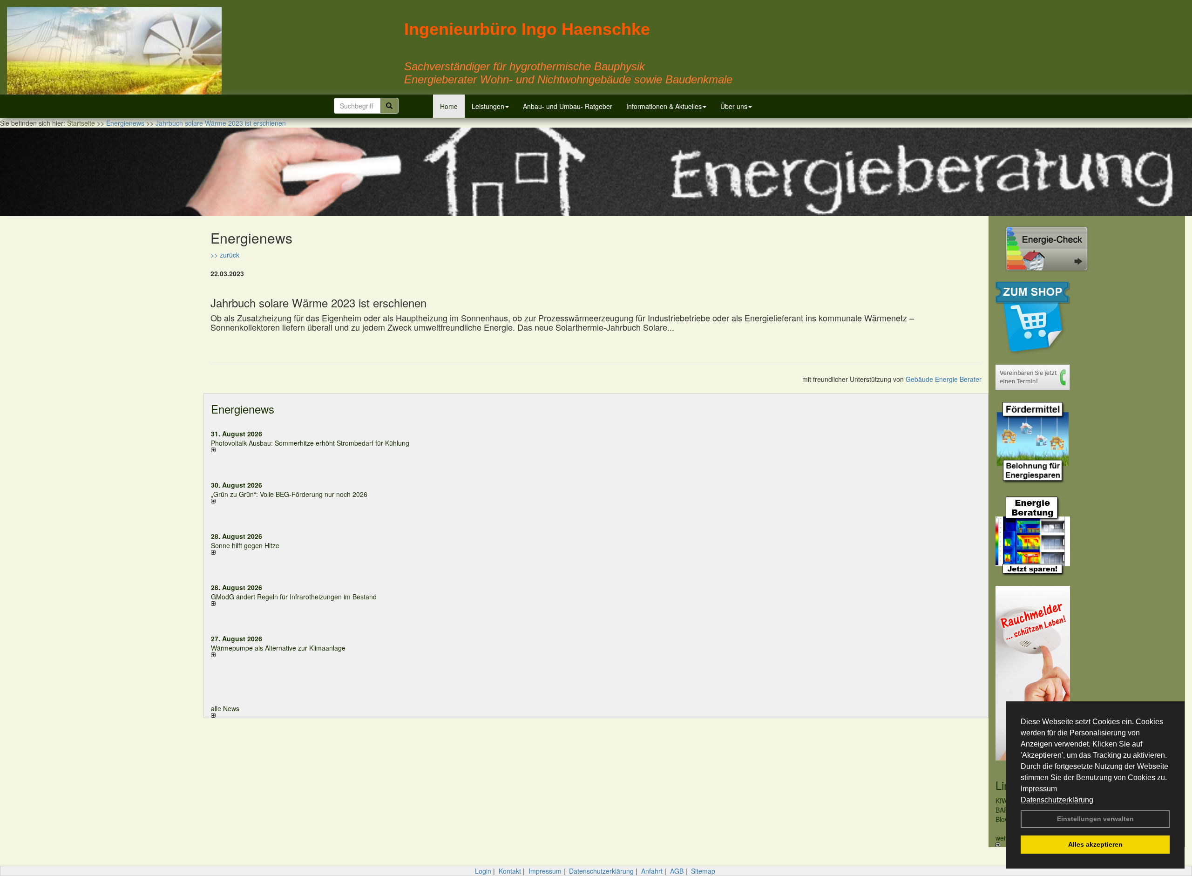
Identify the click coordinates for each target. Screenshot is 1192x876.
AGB (677, 871)
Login (483, 871)
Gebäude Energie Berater (944, 379)
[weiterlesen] (400, 450)
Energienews (242, 409)
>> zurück (224, 254)
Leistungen (488, 106)
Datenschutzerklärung (1057, 800)
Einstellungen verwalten (1095, 818)
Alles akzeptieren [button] (1095, 844)
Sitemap (703, 871)
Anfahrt (652, 871)
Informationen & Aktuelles (664, 106)
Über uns (733, 106)
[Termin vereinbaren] (1087, 377)
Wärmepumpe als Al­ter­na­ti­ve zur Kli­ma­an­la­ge (278, 647)
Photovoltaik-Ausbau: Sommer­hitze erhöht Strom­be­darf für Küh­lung (310, 443)
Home (449, 106)
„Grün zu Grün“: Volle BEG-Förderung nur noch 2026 (289, 494)
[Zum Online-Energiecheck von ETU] (1087, 248)
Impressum (1039, 789)
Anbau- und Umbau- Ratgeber (567, 106)
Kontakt (510, 871)
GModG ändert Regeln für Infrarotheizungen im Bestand (294, 596)
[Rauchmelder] (1087, 673)
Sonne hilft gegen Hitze (245, 545)
